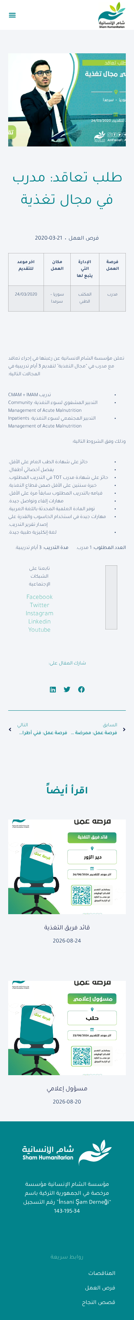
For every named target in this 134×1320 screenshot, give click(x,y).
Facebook (39, 597)
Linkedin (39, 622)
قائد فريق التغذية (67, 928)
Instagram (40, 614)
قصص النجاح (98, 1303)
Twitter (40, 606)
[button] (12, 14)
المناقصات (101, 1274)
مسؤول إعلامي (67, 1089)
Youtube (39, 630)
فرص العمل (83, 239)
